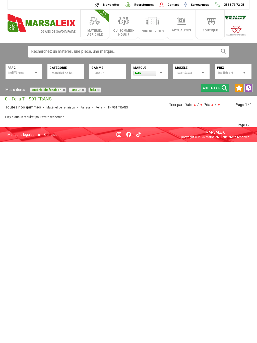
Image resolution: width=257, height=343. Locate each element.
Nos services (153, 31)
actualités (181, 30)
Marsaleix (215, 132)
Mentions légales (21, 135)
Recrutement (144, 5)
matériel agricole (97, 23)
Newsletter (111, 5)
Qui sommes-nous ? (123, 32)
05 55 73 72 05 (233, 5)
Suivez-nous (200, 5)
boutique (210, 30)
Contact (173, 5)
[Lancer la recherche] (223, 52)
